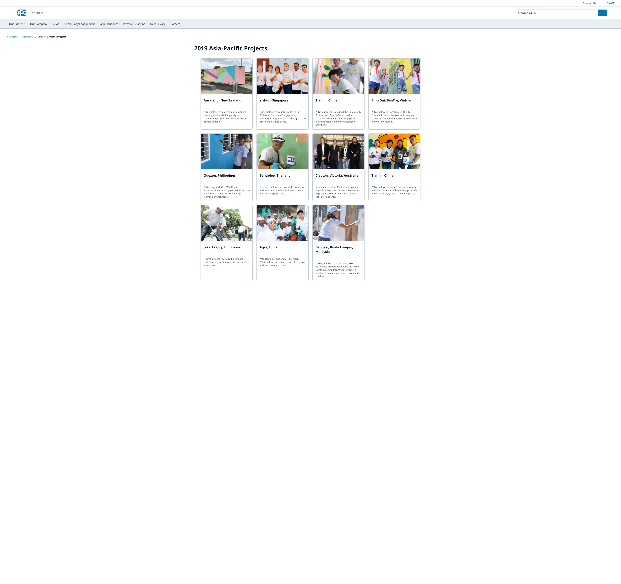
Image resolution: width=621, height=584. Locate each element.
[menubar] (94, 24)
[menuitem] (16, 24)
